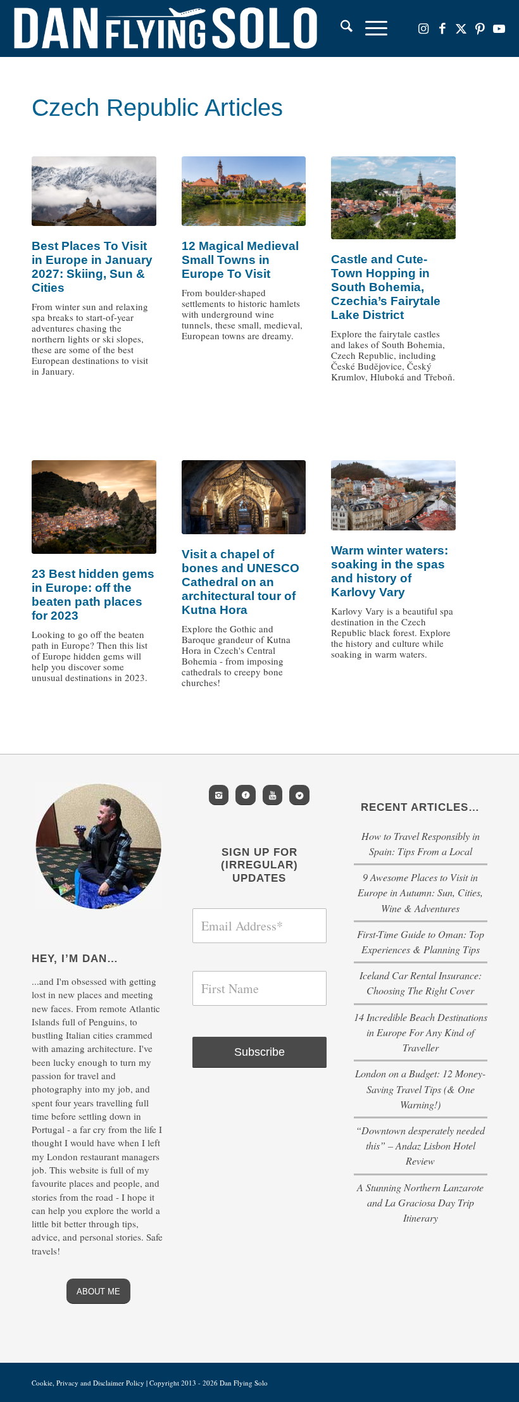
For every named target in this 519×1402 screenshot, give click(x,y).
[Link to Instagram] (423, 28)
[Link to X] (461, 28)
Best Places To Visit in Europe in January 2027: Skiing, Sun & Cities (92, 266)
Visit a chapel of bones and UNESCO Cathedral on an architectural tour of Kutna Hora (240, 582)
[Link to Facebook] (442, 28)
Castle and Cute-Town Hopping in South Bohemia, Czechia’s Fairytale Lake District (386, 287)
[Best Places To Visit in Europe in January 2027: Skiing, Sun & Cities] (94, 191)
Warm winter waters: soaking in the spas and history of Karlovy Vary (389, 571)
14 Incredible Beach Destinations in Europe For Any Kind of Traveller (420, 1032)
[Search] (340, 28)
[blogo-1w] (165, 28)
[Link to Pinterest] (480, 28)
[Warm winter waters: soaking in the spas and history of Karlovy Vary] (393, 495)
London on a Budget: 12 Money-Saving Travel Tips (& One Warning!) (420, 1088)
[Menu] (370, 28)
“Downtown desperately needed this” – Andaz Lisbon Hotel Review (420, 1145)
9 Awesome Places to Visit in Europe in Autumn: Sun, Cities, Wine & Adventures (420, 892)
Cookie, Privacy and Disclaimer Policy (88, 1382)
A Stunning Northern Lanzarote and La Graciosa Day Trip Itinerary (420, 1202)
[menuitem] (340, 28)
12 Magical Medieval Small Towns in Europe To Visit (240, 259)
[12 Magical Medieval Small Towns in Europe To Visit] (244, 191)
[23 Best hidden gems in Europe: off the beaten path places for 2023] (94, 506)
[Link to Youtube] (499, 28)
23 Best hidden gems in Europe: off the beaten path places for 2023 (93, 594)
